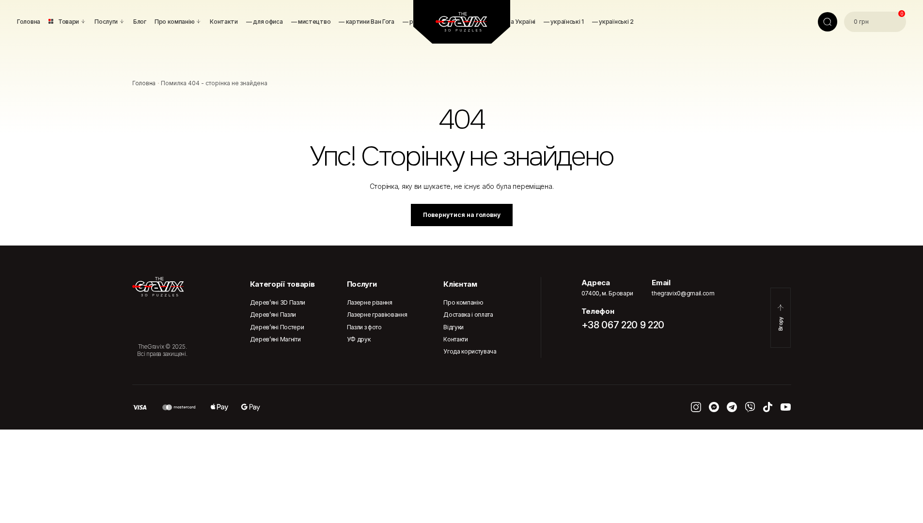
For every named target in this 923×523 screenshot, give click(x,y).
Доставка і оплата (468, 314)
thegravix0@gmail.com (683, 293)
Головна (144, 83)
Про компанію (463, 302)
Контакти (455, 339)
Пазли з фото (364, 327)
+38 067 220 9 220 (623, 325)
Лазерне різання (369, 302)
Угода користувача (470, 351)
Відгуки (453, 327)
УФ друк (359, 339)
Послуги (362, 284)
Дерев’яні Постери (277, 327)
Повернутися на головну (462, 214)
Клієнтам (460, 284)
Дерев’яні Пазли (273, 314)
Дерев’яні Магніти (275, 339)
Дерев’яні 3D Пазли (277, 302)
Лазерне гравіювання (377, 314)
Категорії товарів (282, 284)
